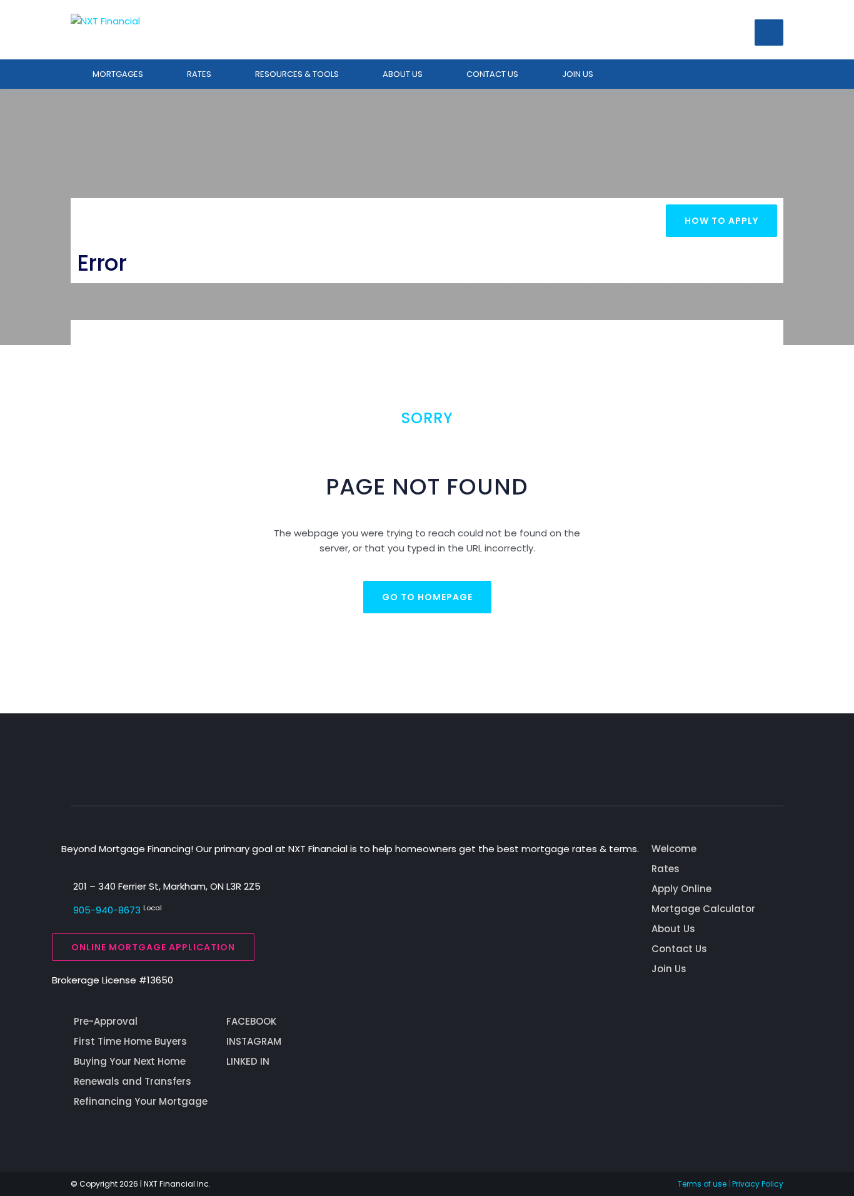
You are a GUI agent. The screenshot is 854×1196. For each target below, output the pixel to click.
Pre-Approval (106, 1021)
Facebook (251, 1021)
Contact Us (679, 948)
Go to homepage (427, 597)
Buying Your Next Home (130, 1061)
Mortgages (118, 74)
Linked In (247, 1061)
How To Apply (721, 220)
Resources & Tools (297, 74)
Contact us (492, 74)
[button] (769, 32)
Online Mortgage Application (153, 947)
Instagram (253, 1041)
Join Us (577, 74)
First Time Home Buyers (130, 1041)
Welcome (673, 848)
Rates (199, 74)
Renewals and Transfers (132, 1081)
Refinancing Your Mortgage (141, 1101)
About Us (403, 74)
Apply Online (681, 888)
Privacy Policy (757, 1183)
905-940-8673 (107, 910)
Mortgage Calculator (703, 908)
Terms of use (702, 1183)
